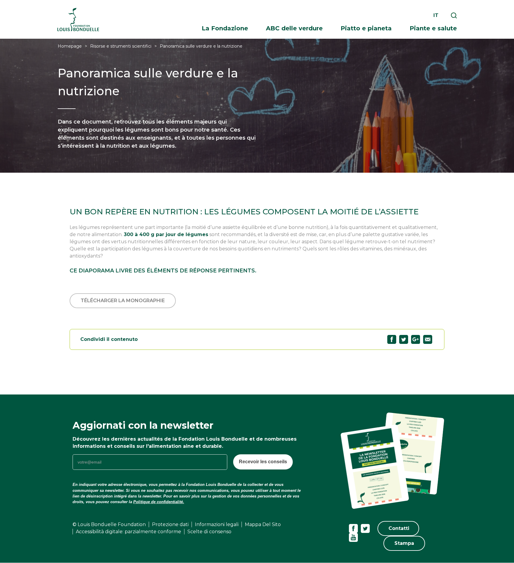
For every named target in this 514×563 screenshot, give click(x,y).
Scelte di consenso (209, 531)
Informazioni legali (217, 524)
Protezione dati (170, 524)
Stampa (404, 543)
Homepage (70, 46)
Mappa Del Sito (263, 524)
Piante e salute (433, 28)
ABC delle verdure (294, 28)
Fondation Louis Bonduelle (78, 19)
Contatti (398, 528)
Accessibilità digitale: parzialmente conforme (128, 531)
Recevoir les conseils (263, 461)
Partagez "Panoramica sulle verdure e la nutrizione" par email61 (427, 339)
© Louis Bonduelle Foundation (109, 524)
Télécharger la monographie (123, 300)
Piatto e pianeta (366, 28)
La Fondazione (225, 28)
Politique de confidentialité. (158, 502)
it (435, 15)
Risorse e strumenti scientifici (120, 46)
